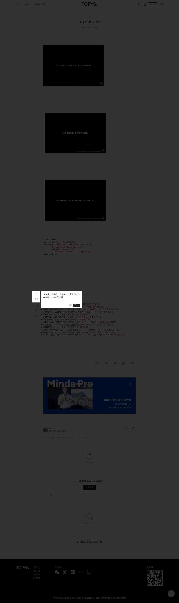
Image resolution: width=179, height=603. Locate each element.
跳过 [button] (70, 305)
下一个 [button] (77, 305)
